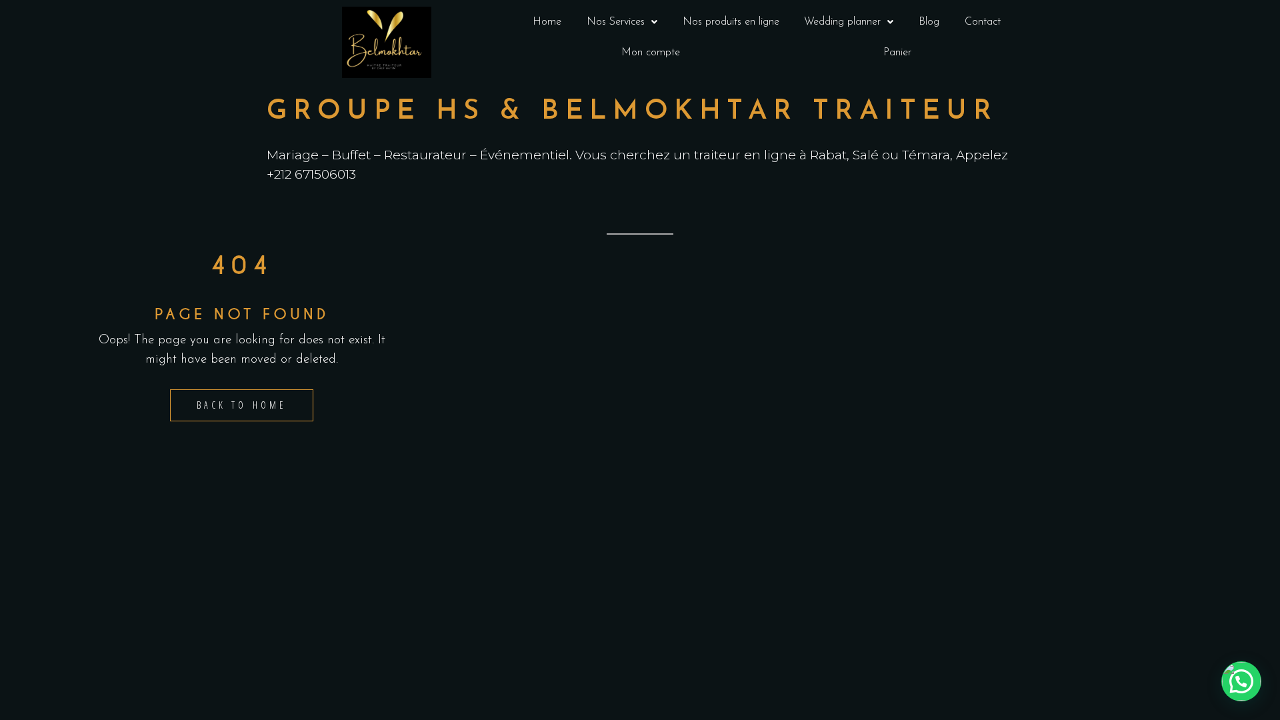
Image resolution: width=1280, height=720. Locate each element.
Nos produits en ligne (731, 22)
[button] (622, 22)
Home (547, 22)
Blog (929, 22)
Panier (897, 52)
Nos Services (616, 22)
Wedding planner (842, 22)
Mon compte (650, 52)
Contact (983, 22)
